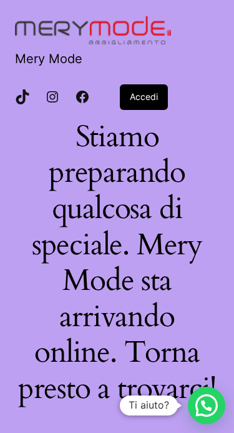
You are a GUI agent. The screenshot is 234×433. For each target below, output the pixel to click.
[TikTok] (22, 96)
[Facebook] (82, 96)
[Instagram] (52, 96)
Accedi (144, 96)
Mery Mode (48, 58)
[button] (206, 405)
